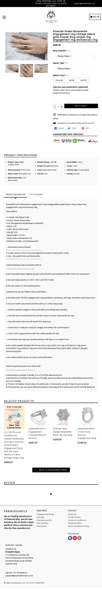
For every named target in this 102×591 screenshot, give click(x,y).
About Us (72, 514)
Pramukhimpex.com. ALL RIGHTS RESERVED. (27, 583)
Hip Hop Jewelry (44, 520)
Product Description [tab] (15, 194)
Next (43, 46)
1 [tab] (51, 494)
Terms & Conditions (77, 520)
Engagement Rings (45, 514)
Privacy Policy (74, 517)
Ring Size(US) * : (60, 50)
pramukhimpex (15, 511)
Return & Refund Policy (78, 526)
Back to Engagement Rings (53, 470)
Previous (9, 46)
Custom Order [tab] (36, 194)
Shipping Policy (75, 523)
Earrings (40, 517)
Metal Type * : (60, 63)
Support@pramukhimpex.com (84, 3)
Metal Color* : (60, 75)
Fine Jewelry (42, 523)
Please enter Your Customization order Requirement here (71, 90)
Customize (41, 526)
